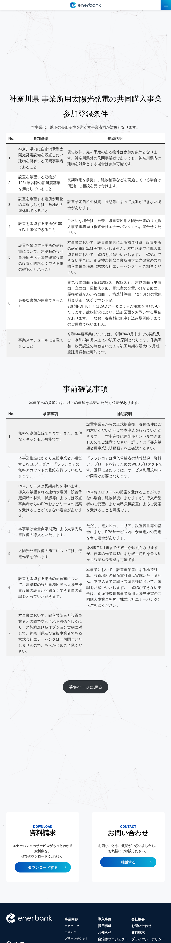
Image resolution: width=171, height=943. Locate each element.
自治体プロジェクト (113, 939)
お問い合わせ (141, 925)
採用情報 (104, 925)
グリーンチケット (76, 938)
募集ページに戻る (85, 687)
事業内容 (71, 919)
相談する (128, 862)
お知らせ (104, 932)
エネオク (70, 932)
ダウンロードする (43, 867)
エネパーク (72, 926)
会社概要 (138, 919)
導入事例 (104, 919)
